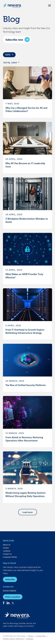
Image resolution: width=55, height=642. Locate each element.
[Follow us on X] (13, 603)
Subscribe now (14, 39)
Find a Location (12, 596)
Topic (9, 54)
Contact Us (7, 554)
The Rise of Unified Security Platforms (26, 385)
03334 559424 (9, 590)
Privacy (31, 636)
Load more (28, 512)
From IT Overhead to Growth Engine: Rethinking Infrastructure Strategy (25, 331)
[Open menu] (49, 5)
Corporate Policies (10, 557)
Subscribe (10, 579)
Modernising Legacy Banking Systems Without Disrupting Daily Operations (26, 494)
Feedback (30, 638)
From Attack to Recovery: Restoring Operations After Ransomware (24, 439)
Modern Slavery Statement (13, 638)
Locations (6, 551)
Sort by (10, 62)
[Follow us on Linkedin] (8, 602)
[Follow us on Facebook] (3, 602)
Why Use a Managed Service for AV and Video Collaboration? (26, 109)
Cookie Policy (41, 636)
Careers (6, 548)
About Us (6, 544)
